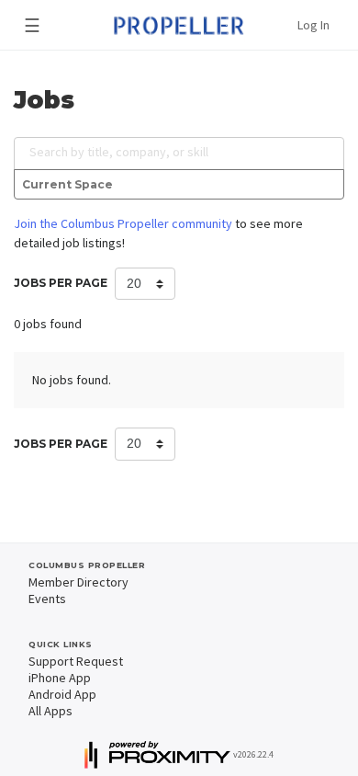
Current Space (67, 184)
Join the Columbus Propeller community (123, 223)
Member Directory (78, 582)
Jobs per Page (60, 283)
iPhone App (59, 677)
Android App (62, 694)
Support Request (75, 661)
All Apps (50, 710)
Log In (313, 25)
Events (47, 598)
